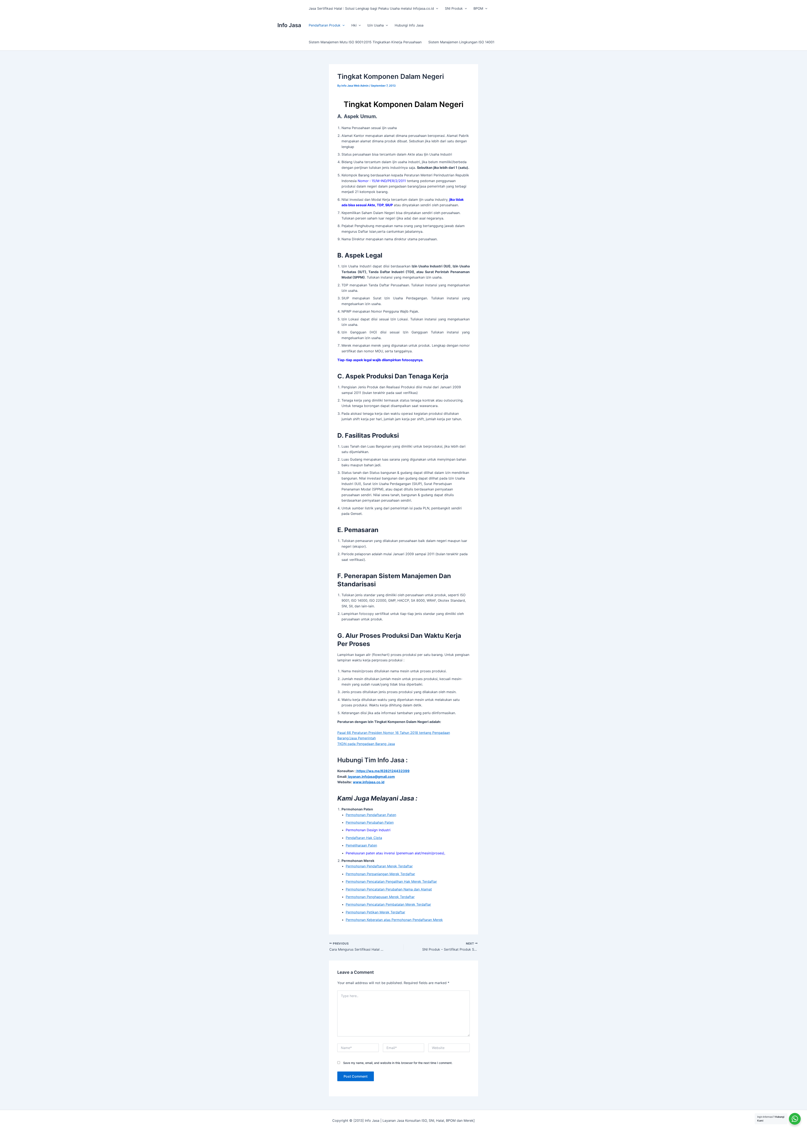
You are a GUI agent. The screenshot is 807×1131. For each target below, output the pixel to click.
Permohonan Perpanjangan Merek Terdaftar (380, 874)
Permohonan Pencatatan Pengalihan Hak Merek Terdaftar (391, 881)
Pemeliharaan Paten (361, 845)
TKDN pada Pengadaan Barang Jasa (366, 744)
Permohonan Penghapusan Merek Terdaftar (380, 897)
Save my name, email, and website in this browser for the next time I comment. (397, 1063)
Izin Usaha (375, 25)
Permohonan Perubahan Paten (370, 822)
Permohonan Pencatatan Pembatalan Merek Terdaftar (388, 904)
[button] (436, 8)
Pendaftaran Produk (324, 25)
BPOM (478, 8)
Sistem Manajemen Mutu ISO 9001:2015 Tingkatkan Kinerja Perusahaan (365, 42)
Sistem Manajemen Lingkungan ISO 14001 (461, 42)
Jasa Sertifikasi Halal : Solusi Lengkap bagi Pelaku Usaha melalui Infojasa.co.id (371, 8)
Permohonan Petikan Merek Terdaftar (375, 912)
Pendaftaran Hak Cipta (364, 838)
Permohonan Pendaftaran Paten (371, 815)
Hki (354, 25)
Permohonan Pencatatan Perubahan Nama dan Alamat (389, 889)
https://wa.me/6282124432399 (383, 771)
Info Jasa (289, 25)
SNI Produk (454, 8)
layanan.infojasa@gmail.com (371, 776)
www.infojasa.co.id (368, 782)
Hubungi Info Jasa (409, 25)
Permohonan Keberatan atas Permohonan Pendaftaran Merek (394, 920)
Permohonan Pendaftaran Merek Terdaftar (379, 866)
